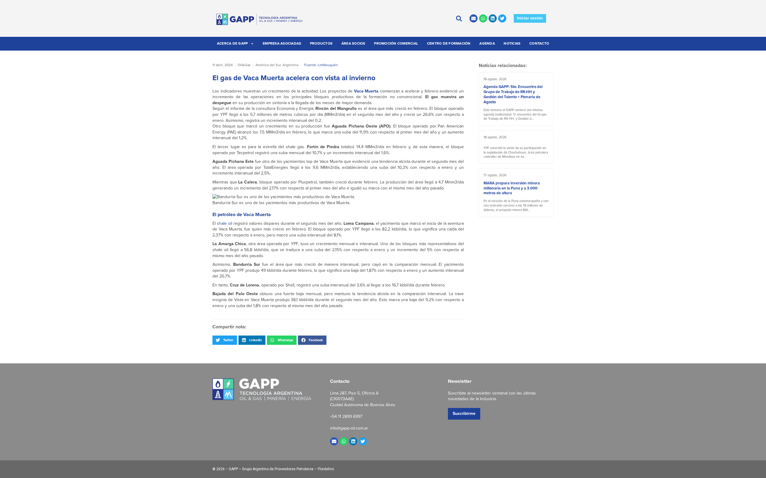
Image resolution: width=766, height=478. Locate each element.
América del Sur (268, 65)
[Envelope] (473, 18)
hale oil (225, 223)
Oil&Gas (244, 65)
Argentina (290, 65)
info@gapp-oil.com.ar (349, 428)
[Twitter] (502, 18)
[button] (224, 340)
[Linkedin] (493, 18)
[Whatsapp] (483, 18)
